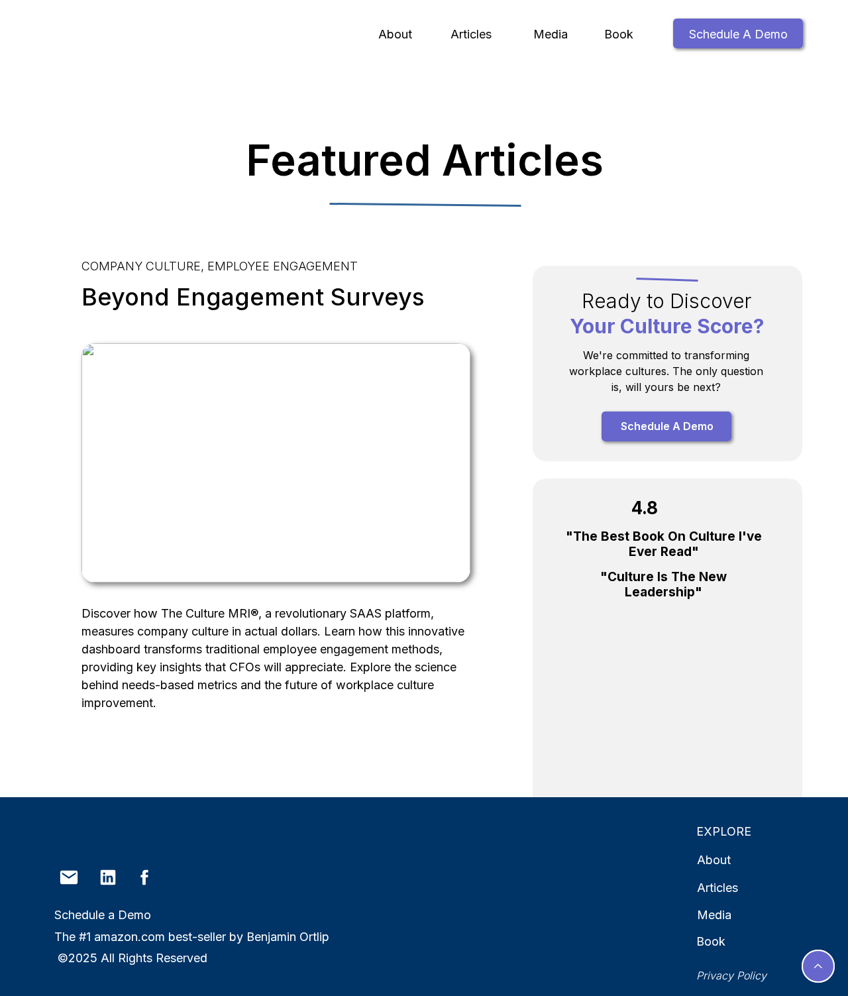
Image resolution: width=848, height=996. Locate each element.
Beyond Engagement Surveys (253, 296)
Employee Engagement (282, 266)
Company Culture (141, 266)
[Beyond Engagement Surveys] (275, 462)
